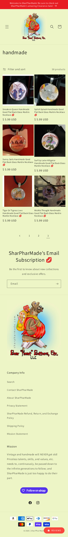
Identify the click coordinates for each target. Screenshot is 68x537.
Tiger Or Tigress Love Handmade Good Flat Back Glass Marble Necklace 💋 (18, 213)
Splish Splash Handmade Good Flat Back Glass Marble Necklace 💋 (49, 112)
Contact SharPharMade (20, 389)
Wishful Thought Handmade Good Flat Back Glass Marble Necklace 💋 (47, 213)
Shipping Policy (15, 426)
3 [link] (48, 235)
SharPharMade (37, 530)
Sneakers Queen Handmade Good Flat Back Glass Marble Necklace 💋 (16, 112)
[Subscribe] (57, 284)
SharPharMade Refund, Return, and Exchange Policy (32, 415)
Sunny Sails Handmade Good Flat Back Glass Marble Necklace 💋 (18, 162)
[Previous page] (20, 236)
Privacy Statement (17, 405)
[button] (7, 27)
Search (11, 381)
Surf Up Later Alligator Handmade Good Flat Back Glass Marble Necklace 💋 (49, 163)
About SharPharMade (19, 397)
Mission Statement (17, 433)
